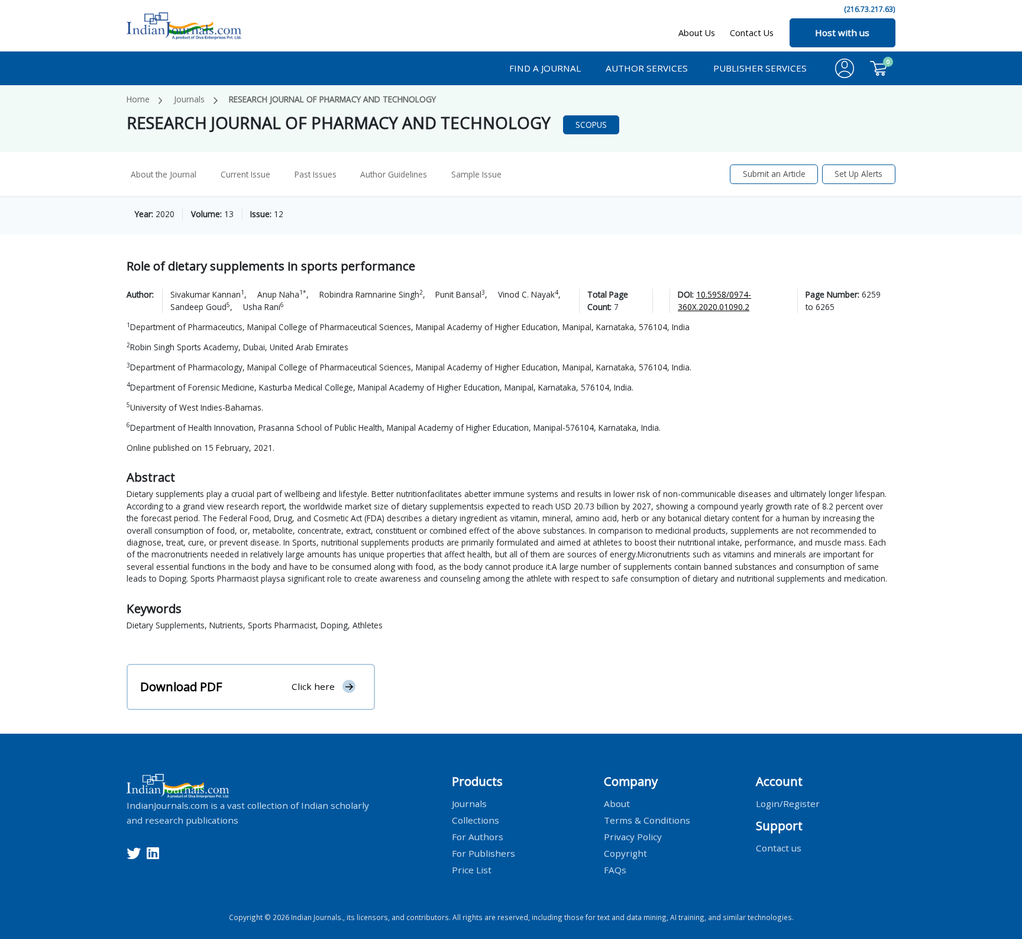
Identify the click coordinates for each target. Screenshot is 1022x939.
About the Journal (163, 174)
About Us (696, 32)
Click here (313, 686)
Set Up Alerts (858, 173)
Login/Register (788, 803)
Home (138, 99)
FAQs (615, 869)
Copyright (625, 853)
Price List (471, 869)
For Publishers (483, 853)
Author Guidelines (393, 174)
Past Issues (316, 174)
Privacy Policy (633, 836)
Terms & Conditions (647, 819)
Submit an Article (774, 173)
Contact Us (752, 32)
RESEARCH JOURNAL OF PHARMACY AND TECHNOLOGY (332, 99)
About (617, 803)
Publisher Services (760, 68)
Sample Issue (476, 174)
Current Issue (245, 174)
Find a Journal (545, 68)
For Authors (477, 836)
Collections (475, 819)
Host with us (842, 32)
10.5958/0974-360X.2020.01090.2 (714, 300)
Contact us (778, 847)
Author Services (647, 68)
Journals (189, 99)
